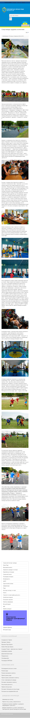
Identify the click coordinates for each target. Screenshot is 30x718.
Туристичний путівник (8, 583)
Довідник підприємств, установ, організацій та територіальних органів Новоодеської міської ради (14, 708)
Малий (23, 2)
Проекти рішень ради (6, 675)
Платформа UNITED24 (7, 660)
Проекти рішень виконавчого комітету (10, 677)
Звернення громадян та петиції (10, 569)
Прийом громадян (7, 608)
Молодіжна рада (7, 629)
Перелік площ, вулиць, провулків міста (11, 701)
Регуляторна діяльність (7, 684)
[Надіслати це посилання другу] (27, 32)
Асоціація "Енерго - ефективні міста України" (12, 649)
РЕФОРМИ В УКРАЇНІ (7, 651)
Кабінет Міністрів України (7, 646)
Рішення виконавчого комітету (9, 673)
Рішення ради (5, 670)
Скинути (19, 2)
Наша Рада (5, 565)
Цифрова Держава (7, 627)
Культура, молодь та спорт (9, 590)
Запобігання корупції (8, 597)
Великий (14, 2)
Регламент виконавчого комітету (9, 682)
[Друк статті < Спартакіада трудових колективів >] (26, 32)
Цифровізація (6, 585)
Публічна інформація (8, 601)
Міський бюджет (7, 604)
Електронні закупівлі (8, 599)
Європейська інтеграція (8, 572)
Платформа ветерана (8, 576)
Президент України (6, 642)
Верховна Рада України (7, 644)
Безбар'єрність (6, 579)
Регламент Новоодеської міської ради (10, 689)
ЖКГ (4, 606)
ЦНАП (4, 581)
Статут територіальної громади (9, 680)
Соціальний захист (7, 574)
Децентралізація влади (7, 653)
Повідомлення (5, 656)
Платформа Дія (5, 658)
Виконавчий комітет (7, 567)
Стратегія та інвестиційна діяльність (11, 595)
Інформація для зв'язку (7, 699)
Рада (4, 588)
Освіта (4, 592)
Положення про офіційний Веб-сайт (10, 691)
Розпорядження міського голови (9, 668)
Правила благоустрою (7, 686)
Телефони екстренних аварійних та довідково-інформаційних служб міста (13, 704)
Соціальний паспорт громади (10, 562)
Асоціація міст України (7, 640)
